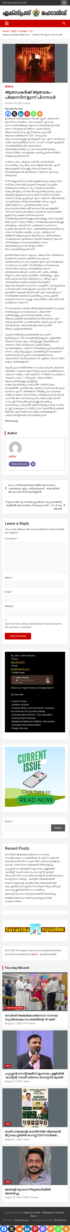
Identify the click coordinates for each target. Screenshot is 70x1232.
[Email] (33, 464)
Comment (11, 538)
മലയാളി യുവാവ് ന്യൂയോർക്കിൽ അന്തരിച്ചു (30, 893)
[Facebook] (8, 114)
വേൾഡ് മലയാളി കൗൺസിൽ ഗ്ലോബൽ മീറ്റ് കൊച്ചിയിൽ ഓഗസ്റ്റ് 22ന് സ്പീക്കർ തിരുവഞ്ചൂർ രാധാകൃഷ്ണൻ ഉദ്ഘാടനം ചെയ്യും (33, 886)
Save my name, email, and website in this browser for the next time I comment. (33, 625)
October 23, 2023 (13, 103)
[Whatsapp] (33, 114)
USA (8, 1066)
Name (9, 577)
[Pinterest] (27, 114)
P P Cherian (29, 1023)
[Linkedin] (21, 114)
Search (8, 821)
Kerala (9, 86)
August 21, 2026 (13, 1023)
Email (8, 591)
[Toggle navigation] (6, 23)
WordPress (60, 1220)
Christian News (14, 1008)
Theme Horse (21, 1220)
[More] (40, 114)
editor (27, 103)
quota (34, 954)
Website (9, 606)
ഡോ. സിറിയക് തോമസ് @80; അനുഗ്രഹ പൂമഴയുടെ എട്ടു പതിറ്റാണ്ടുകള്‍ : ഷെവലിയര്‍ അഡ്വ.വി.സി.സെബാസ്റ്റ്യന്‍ (34, 488)
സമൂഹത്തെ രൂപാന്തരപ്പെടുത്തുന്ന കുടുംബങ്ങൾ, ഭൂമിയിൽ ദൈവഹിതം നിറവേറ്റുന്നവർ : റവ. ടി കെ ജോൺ (33, 505)
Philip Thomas (31, 1197)
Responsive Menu (64, 3)
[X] (14, 114)
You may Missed (17, 968)
